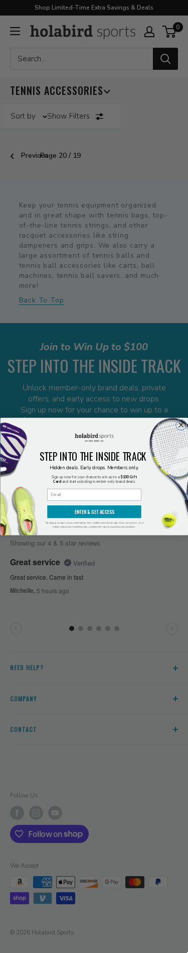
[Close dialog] (180, 424)
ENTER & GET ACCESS (94, 511)
